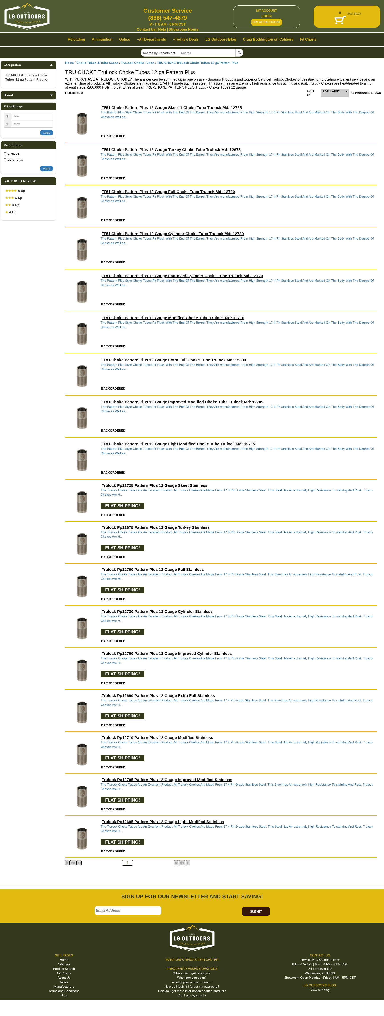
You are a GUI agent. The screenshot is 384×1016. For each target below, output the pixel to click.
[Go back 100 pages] (73, 862)
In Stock (13, 154)
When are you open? (192, 977)
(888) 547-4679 (167, 17)
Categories (12, 65)
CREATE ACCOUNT (266, 22)
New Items (15, 160)
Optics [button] (124, 39)
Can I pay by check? (192, 995)
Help (162, 29)
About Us (64, 977)
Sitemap (64, 964)
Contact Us (146, 29)
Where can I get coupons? (191, 973)
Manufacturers (64, 986)
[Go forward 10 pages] (176, 862)
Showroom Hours (183, 29)
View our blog (320, 990)
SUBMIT (256, 911)
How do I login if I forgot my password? (192, 986)
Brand (8, 95)
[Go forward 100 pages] (182, 862)
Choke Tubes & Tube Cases (97, 63)
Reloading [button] (76, 39)
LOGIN (267, 16)
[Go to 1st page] (67, 862)
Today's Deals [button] (187, 39)
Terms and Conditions (64, 991)
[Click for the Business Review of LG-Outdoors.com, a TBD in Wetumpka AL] (8, 1007)
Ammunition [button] (102, 39)
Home (69, 63)
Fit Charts (64, 973)
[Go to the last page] (188, 862)
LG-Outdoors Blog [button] (220, 39)
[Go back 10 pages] (79, 862)
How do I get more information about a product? (192, 991)
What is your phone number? (192, 982)
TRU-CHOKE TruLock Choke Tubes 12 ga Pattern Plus (26, 77)
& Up (15, 190)
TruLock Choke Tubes (137, 63)
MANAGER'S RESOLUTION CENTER (192, 959)
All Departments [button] (152, 39)
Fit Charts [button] (308, 39)
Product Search (64, 968)
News (64, 982)
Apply (46, 132)
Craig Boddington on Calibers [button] (268, 39)
